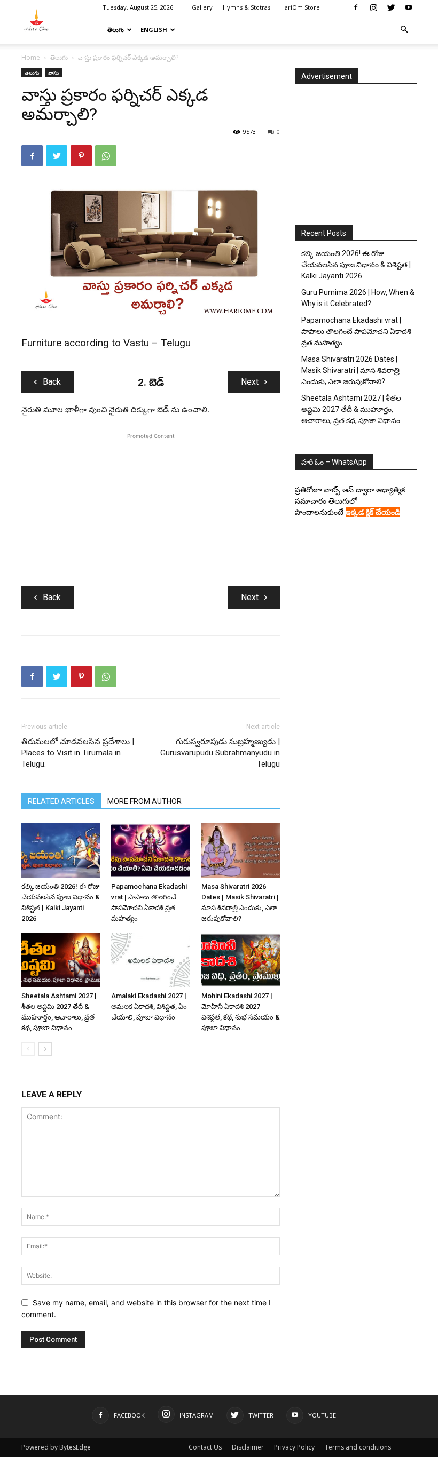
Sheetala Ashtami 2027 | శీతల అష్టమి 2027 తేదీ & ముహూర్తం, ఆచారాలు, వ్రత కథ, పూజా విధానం (351, 409)
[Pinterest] (81, 155)
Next (250, 382)
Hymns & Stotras (246, 7)
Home (30, 57)
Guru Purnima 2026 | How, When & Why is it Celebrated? (357, 298)
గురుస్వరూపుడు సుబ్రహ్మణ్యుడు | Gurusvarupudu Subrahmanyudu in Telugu (220, 753)
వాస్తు (53, 72)
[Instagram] (373, 7)
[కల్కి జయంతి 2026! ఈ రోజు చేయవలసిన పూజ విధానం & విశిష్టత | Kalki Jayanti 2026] (60, 850)
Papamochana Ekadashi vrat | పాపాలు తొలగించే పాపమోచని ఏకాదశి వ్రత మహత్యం (356, 331)
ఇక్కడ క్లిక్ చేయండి (373, 512)
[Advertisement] (151, 508)
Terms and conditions (358, 1447)
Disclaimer (248, 1447)
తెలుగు (115, 30)
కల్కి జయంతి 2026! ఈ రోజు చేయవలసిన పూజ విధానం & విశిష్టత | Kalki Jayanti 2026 (356, 264)
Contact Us (205, 1447)
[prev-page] (28, 1049)
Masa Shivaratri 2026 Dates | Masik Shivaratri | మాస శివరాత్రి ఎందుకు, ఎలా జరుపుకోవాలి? (350, 370)
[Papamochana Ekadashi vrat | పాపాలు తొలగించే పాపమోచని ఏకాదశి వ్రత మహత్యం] (150, 850)
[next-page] (45, 1049)
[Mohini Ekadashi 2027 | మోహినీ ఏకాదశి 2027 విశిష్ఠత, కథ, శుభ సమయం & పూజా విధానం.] (240, 960)
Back (52, 382)
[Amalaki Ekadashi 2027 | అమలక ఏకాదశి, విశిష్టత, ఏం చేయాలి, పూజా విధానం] (150, 960)
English (153, 30)
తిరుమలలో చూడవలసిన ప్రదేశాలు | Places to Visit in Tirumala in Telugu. (77, 753)
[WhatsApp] (105, 155)
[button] (404, 30)
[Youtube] (409, 7)
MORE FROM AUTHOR (144, 801)
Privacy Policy (294, 1447)
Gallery (202, 7)
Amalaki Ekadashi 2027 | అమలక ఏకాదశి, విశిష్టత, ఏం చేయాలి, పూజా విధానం (149, 1006)
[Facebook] (356, 7)
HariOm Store (300, 7)
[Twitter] (391, 7)
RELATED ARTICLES (61, 801)
